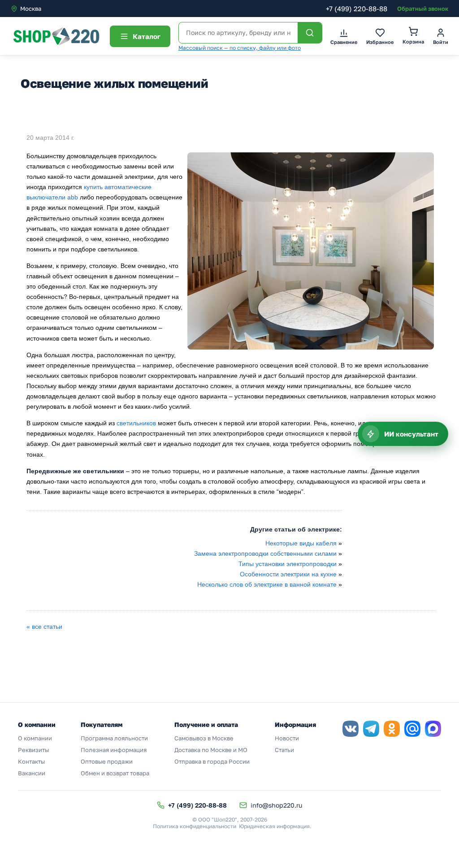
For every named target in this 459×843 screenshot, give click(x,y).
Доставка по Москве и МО (210, 749)
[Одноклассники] (392, 729)
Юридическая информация (274, 826)
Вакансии (31, 773)
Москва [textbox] (30, 8)
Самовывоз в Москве (204, 738)
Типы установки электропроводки (287, 563)
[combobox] (48, 8)
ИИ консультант (411, 434)
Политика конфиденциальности (194, 826)
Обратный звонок (422, 8)
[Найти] (310, 32)
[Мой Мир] (412, 729)
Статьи (284, 749)
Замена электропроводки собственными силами (265, 553)
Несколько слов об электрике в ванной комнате (267, 584)
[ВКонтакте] (350, 729)
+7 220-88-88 (356, 8)
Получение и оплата (206, 724)
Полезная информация (114, 749)
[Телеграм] (371, 729)
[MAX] (433, 729)
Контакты (31, 761)
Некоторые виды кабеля (301, 543)
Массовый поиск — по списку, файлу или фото (239, 47)
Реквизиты (33, 749)
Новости (287, 738)
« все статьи (44, 626)
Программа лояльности (114, 738)
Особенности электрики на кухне (288, 574)
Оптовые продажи (107, 761)
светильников (137, 423)
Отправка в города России (212, 761)
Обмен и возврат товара (115, 773)
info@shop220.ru (276, 805)
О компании (35, 738)
